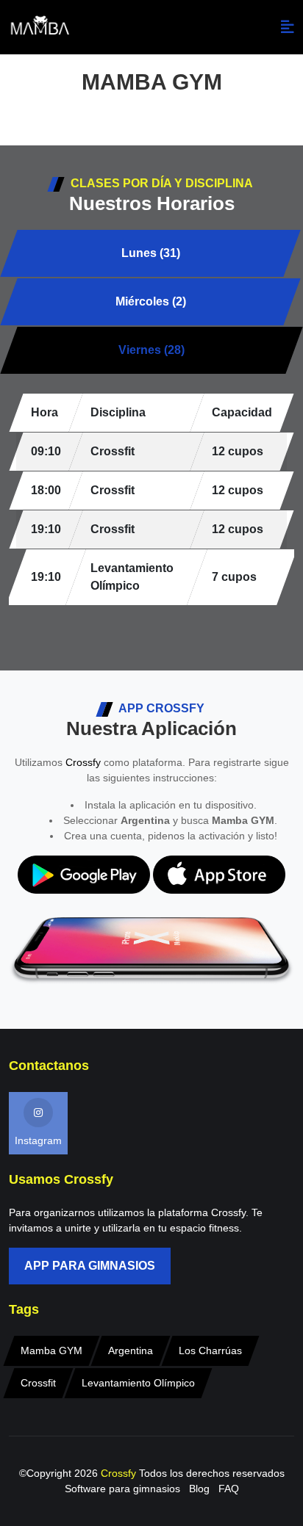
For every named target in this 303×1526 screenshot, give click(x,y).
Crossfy (83, 762)
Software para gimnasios (122, 1488)
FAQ (228, 1488)
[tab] (150, 253)
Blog (199, 1488)
